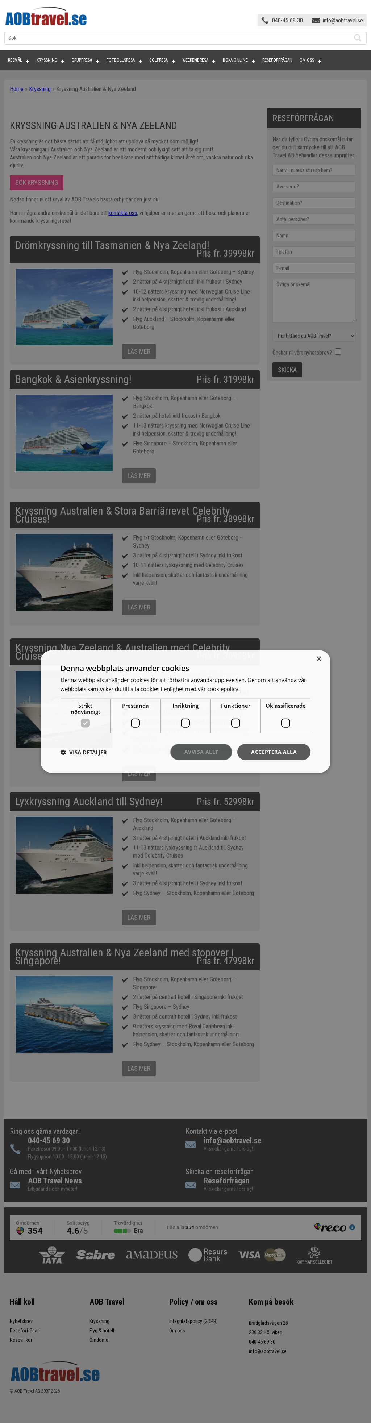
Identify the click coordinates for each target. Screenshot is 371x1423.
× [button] (318, 658)
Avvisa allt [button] (201, 751)
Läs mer (251, 688)
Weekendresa (195, 60)
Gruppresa (82, 60)
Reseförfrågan (277, 60)
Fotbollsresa (121, 60)
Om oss (307, 60)
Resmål (15, 60)
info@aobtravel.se (343, 20)
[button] (84, 752)
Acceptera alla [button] (274, 751)
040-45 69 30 (287, 20)
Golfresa (158, 60)
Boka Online (235, 60)
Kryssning (47, 60)
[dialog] (185, 711)
